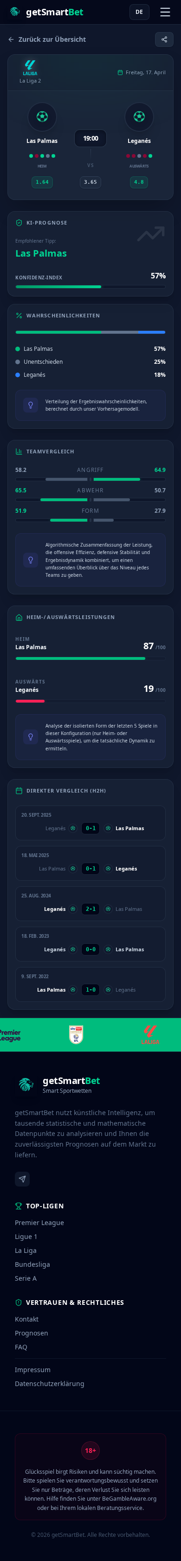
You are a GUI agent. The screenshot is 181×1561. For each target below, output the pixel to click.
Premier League (39, 1222)
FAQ (21, 1346)
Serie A (26, 1278)
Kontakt (27, 1319)
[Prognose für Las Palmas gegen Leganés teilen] (164, 39)
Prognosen (31, 1333)
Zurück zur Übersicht (52, 39)
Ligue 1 (26, 1236)
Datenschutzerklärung (49, 1383)
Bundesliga (32, 1264)
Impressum (33, 1369)
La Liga (26, 1250)
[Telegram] (22, 1179)
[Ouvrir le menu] (165, 12)
